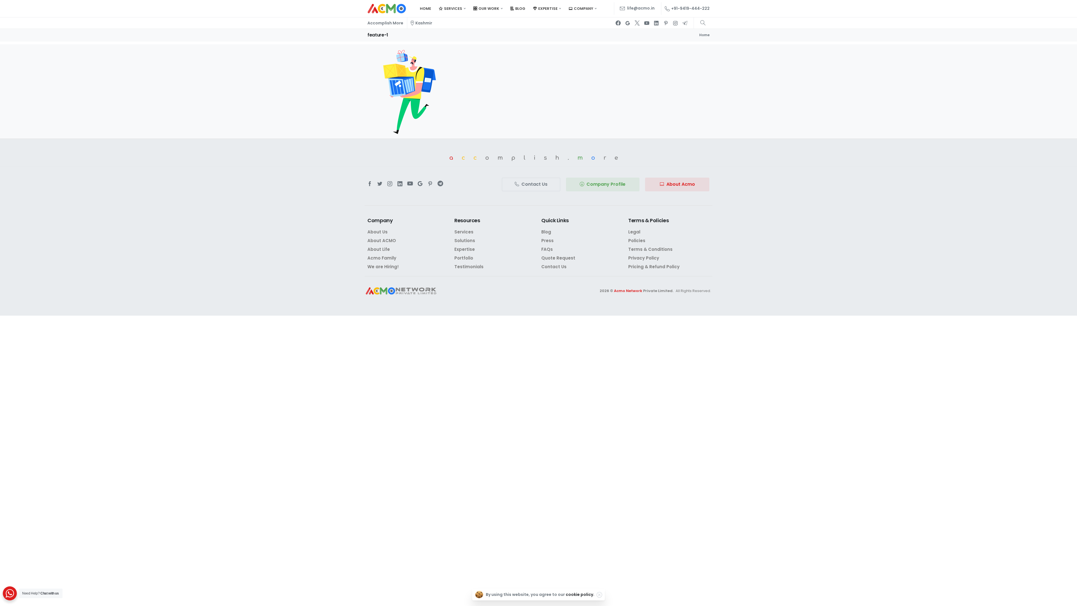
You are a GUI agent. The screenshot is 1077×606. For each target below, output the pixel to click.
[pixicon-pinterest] (430, 184)
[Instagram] (675, 23)
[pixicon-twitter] (380, 184)
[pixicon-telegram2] (440, 184)
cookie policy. (580, 594)
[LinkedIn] (656, 23)
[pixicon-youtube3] (410, 184)
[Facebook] (618, 23)
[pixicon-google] (420, 184)
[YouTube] (647, 23)
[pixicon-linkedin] (400, 184)
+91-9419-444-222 (690, 8)
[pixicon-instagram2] (390, 184)
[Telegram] (685, 23)
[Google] (627, 23)
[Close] (599, 595)
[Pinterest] (666, 23)
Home (704, 35)
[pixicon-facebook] (370, 184)
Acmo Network (628, 290)
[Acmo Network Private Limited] (401, 291)
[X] (637, 23)
